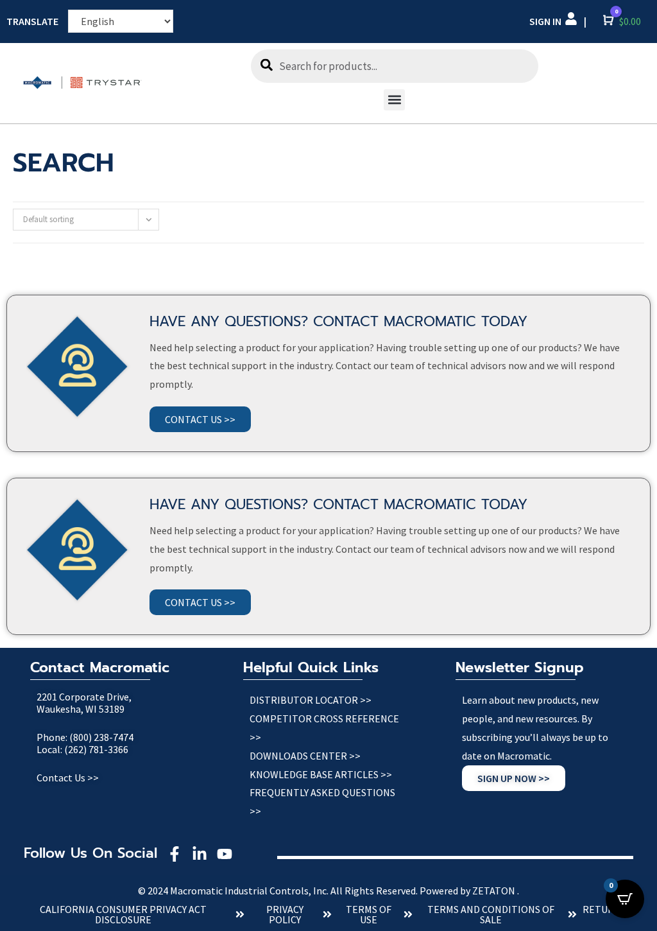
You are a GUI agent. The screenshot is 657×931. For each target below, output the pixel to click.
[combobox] (394, 66)
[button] (394, 99)
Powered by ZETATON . (469, 890)
